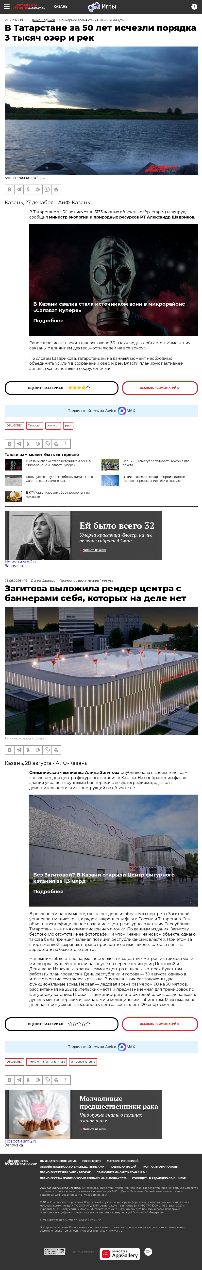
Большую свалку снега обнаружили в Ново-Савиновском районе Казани (60, 479)
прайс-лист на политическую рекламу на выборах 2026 (83, 1178)
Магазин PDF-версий (122, 1161)
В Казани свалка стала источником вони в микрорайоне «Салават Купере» (109, 307)
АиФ (41, 178)
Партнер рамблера (82, 1251)
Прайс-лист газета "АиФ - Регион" (65, 1172)
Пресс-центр (91, 1161)
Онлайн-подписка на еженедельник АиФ (72, 1166)
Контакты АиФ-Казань (160, 1166)
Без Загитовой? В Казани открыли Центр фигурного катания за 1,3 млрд (104, 878)
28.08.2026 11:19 (16, 580)
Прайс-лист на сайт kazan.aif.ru (122, 1172)
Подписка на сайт (124, 1166)
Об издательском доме (58, 1161)
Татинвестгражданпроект (24, 738)
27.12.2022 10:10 (16, 20)
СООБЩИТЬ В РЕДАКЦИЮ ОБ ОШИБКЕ (159, 1178)
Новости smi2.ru (21, 562)
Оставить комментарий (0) (160, 388)
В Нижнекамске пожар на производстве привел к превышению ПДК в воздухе (154, 479)
